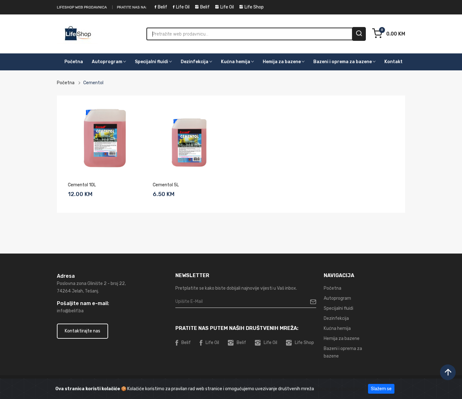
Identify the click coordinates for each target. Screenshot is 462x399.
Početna (73, 61)
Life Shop (254, 7)
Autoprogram (107, 61)
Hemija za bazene (282, 61)
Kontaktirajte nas (82, 331)
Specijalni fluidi (152, 61)
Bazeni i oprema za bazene (343, 61)
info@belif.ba (70, 311)
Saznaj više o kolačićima (340, 388)
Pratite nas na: (132, 7)
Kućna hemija (236, 61)
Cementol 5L (166, 185)
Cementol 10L (82, 185)
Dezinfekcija (195, 61)
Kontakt (393, 61)
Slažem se (381, 388)
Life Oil (183, 7)
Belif (162, 7)
